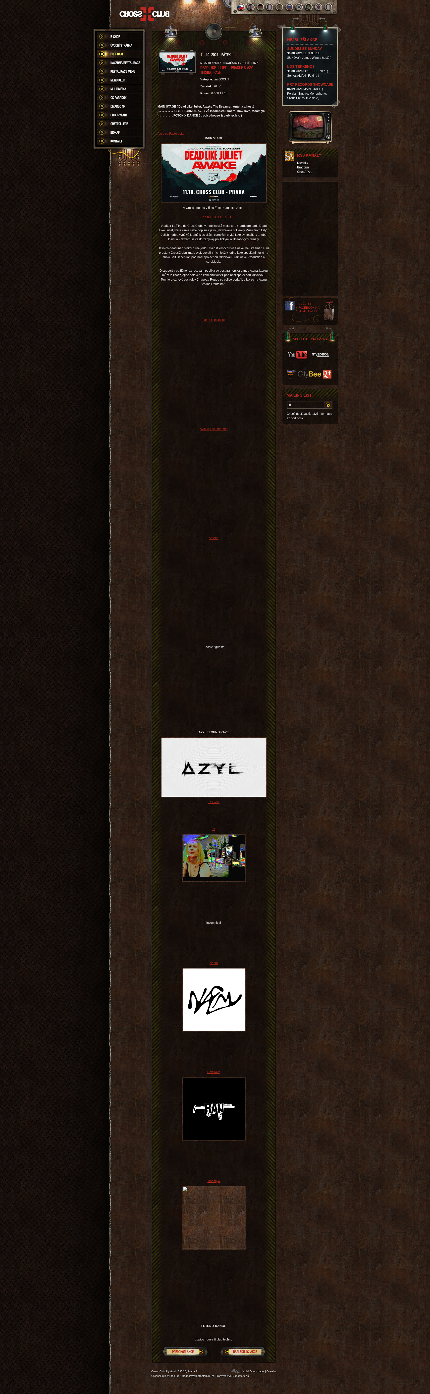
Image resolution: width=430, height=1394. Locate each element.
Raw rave (213, 1072)
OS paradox (118, 98)
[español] (280, 7)
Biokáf (115, 132)
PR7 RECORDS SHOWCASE (310, 84)
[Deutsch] (260, 7)
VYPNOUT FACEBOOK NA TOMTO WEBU (309, 308)
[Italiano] (328, 7)
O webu (271, 1371)
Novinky (302, 163)
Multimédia (118, 89)
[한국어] (299, 7)
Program (116, 54)
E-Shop (115, 37)
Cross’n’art (118, 115)
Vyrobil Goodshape (252, 1371)
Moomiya (214, 1181)
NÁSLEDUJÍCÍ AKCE (245, 1352)
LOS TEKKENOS (301, 66)
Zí (214, 829)
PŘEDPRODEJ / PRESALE (213, 217)
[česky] (241, 7)
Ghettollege (119, 124)
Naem (214, 963)
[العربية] (309, 7)
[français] (270, 7)
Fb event (213, 802)
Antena (213, 538)
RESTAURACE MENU (122, 71)
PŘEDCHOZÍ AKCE (183, 1352)
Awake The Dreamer (214, 429)
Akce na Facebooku (171, 133)
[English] (251, 7)
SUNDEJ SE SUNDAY (304, 49)
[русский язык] (289, 7)
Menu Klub (117, 80)
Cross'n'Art (304, 172)
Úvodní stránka (121, 45)
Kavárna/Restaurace (125, 63)
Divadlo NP (117, 106)
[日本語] (318, 7)
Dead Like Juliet (214, 320)
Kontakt (116, 141)
